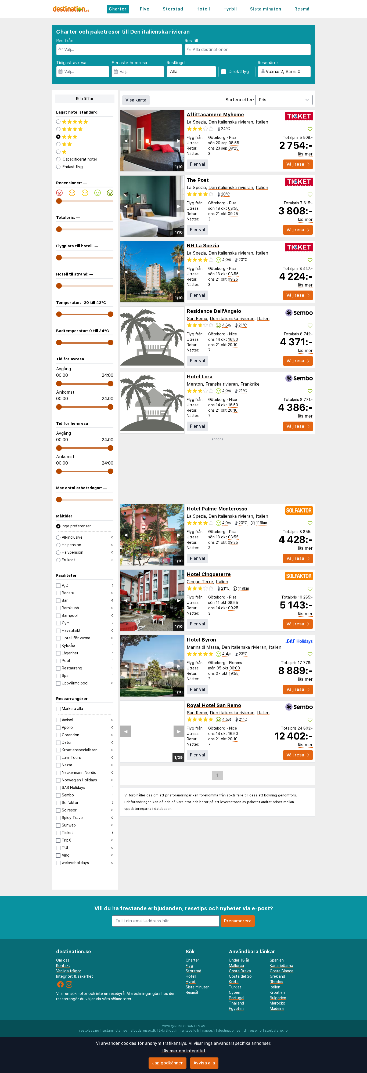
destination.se (229, 1030)
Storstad (173, 9)
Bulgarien (278, 998)
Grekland (277, 976)
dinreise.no (253, 1030)
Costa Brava (240, 971)
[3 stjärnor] (84, 136)
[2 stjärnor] (84, 144)
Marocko (277, 1003)
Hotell (203, 9)
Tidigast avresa (71, 62)
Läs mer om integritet (183, 1050)
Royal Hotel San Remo (214, 705)
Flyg (144, 9)
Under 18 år (239, 960)
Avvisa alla (204, 1062)
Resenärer (268, 62)
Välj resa (295, 164)
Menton (195, 384)
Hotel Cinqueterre (209, 574)
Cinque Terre (200, 581)
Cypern (235, 992)
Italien (262, 122)
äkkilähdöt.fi (168, 1030)
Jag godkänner (167, 1062)
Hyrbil (230, 9)
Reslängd (176, 62)
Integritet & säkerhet (74, 976)
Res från (64, 40)
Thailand (236, 1003)
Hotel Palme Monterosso (217, 509)
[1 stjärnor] (84, 151)
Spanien (277, 960)
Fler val (197, 164)
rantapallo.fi (190, 1030)
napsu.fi (208, 1030)
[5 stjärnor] (84, 121)
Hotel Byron (201, 640)
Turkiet (235, 987)
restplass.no (89, 1030)
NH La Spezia (203, 245)
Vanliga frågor (68, 971)
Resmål (302, 9)
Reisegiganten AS (189, 1026)
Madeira (277, 1008)
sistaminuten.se (114, 1030)
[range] (59, 201)
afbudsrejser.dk (143, 1030)
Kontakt (63, 965)
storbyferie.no (276, 1030)
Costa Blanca (281, 971)
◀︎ (125, 140)
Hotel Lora (200, 376)
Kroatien (277, 992)
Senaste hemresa (129, 62)
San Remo (197, 318)
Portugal (236, 998)
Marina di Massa (203, 647)
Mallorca (236, 965)
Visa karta (135, 100)
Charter (118, 9)
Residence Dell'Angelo (214, 311)
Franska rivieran (222, 384)
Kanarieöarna (281, 965)
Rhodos (276, 982)
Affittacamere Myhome (215, 114)
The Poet (198, 180)
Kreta (234, 982)
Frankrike (250, 384)
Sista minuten (265, 9)
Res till (191, 40)
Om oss (62, 960)
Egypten (236, 1008)
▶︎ (179, 140)
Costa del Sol (241, 976)
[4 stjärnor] (84, 129)
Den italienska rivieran (230, 122)
